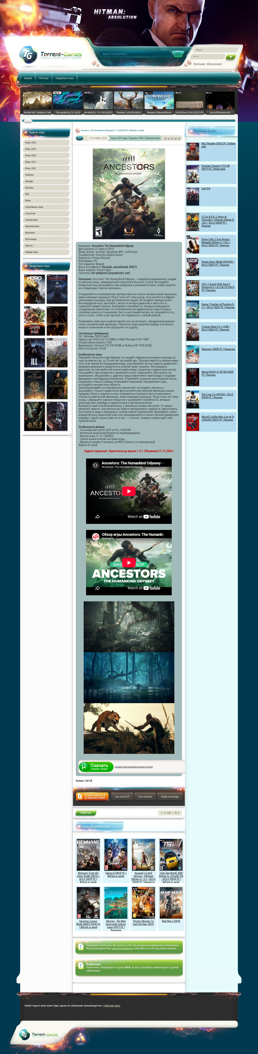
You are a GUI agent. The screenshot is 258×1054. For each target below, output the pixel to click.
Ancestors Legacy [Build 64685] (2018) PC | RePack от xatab (88, 924)
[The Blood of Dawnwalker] (57, 400)
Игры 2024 (30, 155)
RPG (27, 194)
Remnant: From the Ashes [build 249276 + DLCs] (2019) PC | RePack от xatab (88, 877)
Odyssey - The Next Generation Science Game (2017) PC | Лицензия (116, 925)
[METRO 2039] (35, 304)
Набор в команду (169, 796)
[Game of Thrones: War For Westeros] (35, 400)
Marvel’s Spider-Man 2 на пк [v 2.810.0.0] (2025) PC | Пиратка (218, 418)
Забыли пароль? (214, 63)
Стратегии (30, 213)
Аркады (29, 181)
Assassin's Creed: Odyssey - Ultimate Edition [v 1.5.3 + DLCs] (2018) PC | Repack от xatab (143, 879)
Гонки (28, 200)
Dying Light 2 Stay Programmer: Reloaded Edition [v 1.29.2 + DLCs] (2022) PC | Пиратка (216, 242)
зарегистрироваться (122, 948)
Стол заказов (145, 796)
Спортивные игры (34, 206)
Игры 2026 (30, 142)
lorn (80, 138)
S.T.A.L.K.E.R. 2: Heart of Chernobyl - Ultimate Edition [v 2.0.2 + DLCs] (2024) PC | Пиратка (218, 221)
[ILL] (35, 368)
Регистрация (199, 63)
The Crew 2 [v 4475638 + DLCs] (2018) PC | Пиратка (217, 396)
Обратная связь (112, 1005)
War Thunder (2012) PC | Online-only (219, 145)
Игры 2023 (30, 161)
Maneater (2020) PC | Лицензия (218, 349)
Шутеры (29, 187)
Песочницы (31, 239)
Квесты (29, 245)
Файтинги (30, 232)
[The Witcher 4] (57, 432)
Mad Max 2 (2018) (171, 921)
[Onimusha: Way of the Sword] (35, 432)
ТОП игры (44, 78)
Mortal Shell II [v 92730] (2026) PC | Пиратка (218, 373)
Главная (28, 78)
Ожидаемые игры (64, 78)
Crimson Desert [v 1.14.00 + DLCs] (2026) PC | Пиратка (216, 328)
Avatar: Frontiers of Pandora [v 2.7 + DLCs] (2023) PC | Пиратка (218, 306)
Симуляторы (31, 219)
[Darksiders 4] (57, 336)
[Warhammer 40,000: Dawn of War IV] (35, 336)
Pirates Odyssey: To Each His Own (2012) (143, 922)
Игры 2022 (30, 168)
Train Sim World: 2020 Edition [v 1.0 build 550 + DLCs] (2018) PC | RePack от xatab (171, 877)
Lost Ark (206, 188)
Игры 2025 (30, 148)
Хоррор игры (31, 251)
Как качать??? (122, 796)
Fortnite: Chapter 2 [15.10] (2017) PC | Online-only (216, 167)
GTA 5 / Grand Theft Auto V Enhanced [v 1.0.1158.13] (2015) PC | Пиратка (218, 287)
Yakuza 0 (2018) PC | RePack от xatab (115, 874)
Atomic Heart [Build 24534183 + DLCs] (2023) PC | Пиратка (218, 263)
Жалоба (92, 797)
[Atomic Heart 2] (57, 368)
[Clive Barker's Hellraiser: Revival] (57, 304)
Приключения (32, 226)
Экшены (29, 174)
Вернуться (86, 813)
